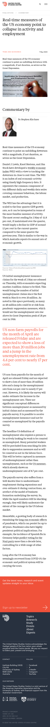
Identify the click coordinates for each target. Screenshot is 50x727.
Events (30, 626)
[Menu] (45, 4)
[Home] (3, 4)
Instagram (33, 672)
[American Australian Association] (10, 699)
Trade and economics (12, 52)
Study (29, 622)
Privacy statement (10, 711)
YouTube (32, 674)
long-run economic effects (33, 519)
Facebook (33, 665)
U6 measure (39, 463)
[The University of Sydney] (28, 699)
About (29, 629)
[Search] (40, 4)
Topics (30, 616)
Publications (8, 13)
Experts (30, 632)
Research (31, 619)
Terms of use (8, 714)
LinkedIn (32, 670)
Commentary (23, 13)
